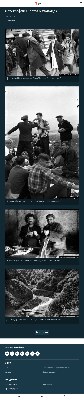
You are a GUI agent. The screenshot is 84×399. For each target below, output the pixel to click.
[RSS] (32, 353)
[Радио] (42, 396)
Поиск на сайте (11, 384)
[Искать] (64, 396)
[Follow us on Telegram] (27, 353)
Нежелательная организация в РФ (56, 368)
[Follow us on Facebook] (7, 353)
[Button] (11, 21)
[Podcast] (37, 353)
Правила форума (11, 389)
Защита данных (49, 372)
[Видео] (19, 396)
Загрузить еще (42, 332)
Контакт (8, 372)
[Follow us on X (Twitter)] (12, 353)
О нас (7, 368)
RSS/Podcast (47, 384)
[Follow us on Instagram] (22, 353)
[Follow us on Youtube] (17, 353)
